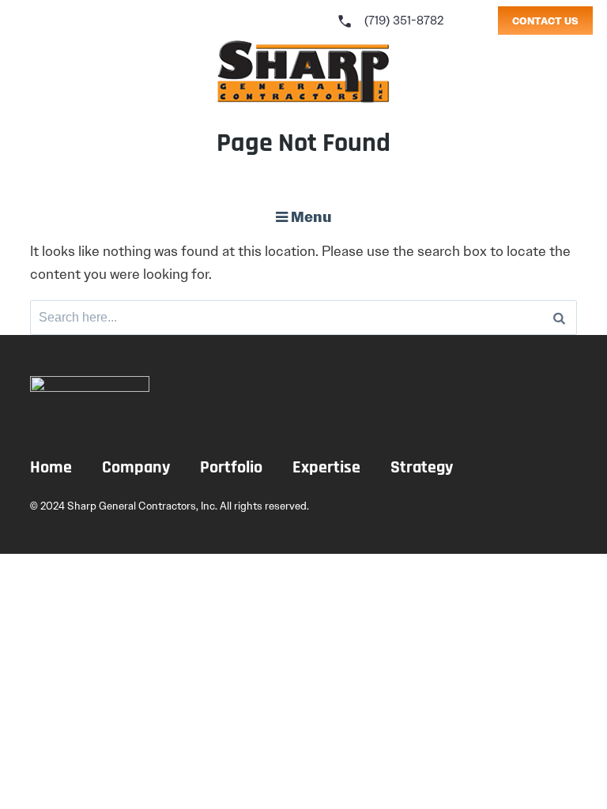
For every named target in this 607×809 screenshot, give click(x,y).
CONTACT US (545, 21)
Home (51, 468)
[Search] (559, 317)
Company (136, 468)
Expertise (326, 468)
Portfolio (231, 468)
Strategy (421, 468)
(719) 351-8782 (390, 20)
